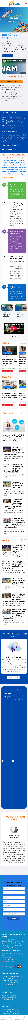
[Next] (25, 328)
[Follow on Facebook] (15, 859)
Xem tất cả (23, 341)
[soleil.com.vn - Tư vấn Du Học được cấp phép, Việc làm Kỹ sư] (14, 3)
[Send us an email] (18, 859)
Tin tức (5, 539)
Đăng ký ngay (13, 675)
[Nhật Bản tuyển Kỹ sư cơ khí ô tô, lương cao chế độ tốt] (9, 348)
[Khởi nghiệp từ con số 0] (7, 305)
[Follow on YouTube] (21, 859)
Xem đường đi (8, 855)
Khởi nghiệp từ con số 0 (6, 313)
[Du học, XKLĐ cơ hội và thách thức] (21, 305)
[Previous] (2, 328)
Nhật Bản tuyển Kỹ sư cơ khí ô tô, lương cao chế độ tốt (9, 360)
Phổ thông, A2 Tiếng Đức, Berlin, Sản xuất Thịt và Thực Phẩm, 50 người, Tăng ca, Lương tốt (9, 395)
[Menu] (26, 3)
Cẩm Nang (8, 411)
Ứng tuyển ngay (7, 369)
